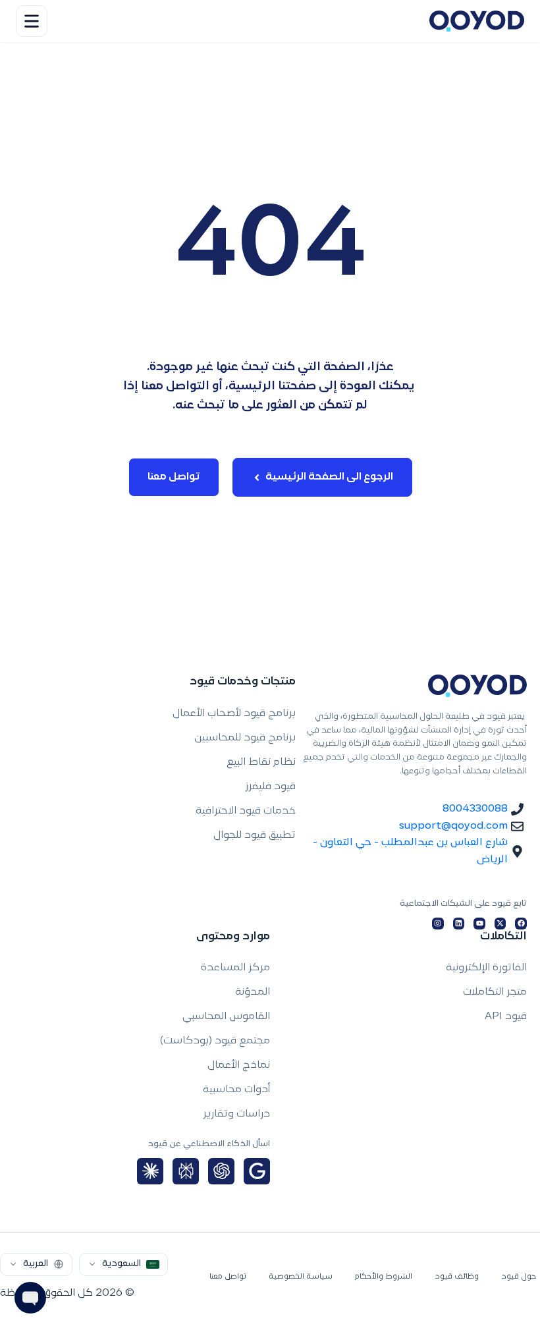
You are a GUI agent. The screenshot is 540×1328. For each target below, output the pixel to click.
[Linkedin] (459, 923)
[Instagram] (438, 923)
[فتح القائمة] (31, 21)
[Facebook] (521, 923)
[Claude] (150, 1171)
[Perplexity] (186, 1171)
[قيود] (476, 21)
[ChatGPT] (221, 1171)
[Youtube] (479, 923)
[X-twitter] (500, 923)
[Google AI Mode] (257, 1171)
